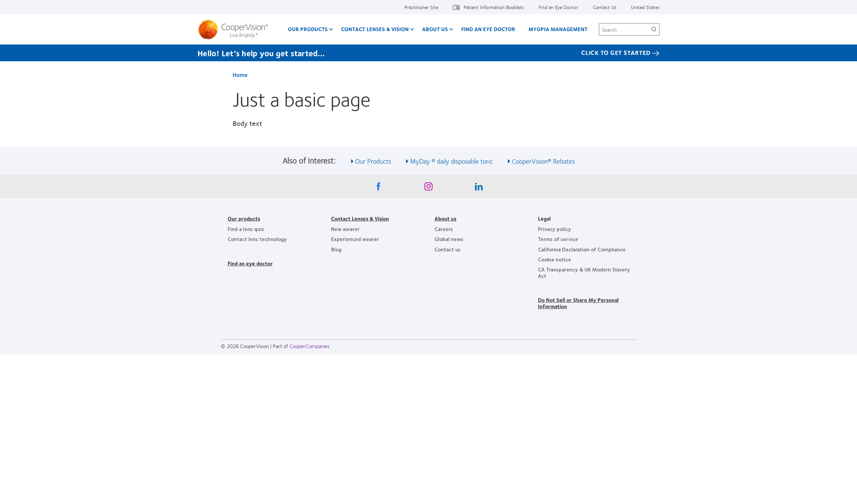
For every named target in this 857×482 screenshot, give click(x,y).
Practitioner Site (421, 7)
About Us (435, 29)
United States (645, 7)
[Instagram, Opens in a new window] (428, 188)
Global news (449, 239)
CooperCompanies (310, 346)
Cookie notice (554, 259)
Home (240, 74)
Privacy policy (554, 229)
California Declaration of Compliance (582, 249)
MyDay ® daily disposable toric (451, 161)
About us (445, 218)
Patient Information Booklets (494, 7)
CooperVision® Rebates (543, 161)
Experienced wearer (355, 239)
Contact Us (604, 7)
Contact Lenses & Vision (375, 29)
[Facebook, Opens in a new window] (378, 188)
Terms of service (558, 239)
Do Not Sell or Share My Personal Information (578, 303)
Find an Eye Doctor (558, 7)
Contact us (448, 249)
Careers (444, 229)
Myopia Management (558, 29)
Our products (244, 218)
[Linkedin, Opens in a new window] (478, 188)
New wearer (345, 229)
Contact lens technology (257, 239)
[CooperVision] (236, 29)
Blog (336, 249)
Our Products (308, 29)
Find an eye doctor (250, 263)
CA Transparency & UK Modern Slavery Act (584, 272)
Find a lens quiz (246, 229)
